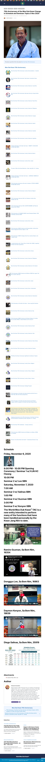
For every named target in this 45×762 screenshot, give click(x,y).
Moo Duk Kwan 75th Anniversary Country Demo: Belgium (22, 363)
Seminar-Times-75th (11, 677)
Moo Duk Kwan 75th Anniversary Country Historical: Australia (23, 130)
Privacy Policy (42, 760)
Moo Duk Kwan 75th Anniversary (28, 61)
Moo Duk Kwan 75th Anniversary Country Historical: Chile (22, 333)
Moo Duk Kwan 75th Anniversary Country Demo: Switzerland (23, 288)
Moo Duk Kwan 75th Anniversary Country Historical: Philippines (24, 108)
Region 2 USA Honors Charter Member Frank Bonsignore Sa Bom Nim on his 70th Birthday (31, 728)
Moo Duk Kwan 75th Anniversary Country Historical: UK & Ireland (24, 265)
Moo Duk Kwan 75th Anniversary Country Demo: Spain (22, 160)
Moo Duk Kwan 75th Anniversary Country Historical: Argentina (23, 138)
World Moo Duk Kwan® (22, 756)
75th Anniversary (21, 8)
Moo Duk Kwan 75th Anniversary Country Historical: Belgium (23, 190)
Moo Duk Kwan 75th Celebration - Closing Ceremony (22, 424)
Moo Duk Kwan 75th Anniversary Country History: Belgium (23, 370)
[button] (4, 3)
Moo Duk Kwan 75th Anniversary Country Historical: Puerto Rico (24, 100)
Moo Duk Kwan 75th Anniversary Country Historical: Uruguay (23, 115)
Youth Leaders (6, 723)
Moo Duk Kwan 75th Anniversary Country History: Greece (22, 378)
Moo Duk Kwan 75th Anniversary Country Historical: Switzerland (24, 295)
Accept (38, 760)
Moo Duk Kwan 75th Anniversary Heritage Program (21, 385)
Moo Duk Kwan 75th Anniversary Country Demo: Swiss (22, 220)
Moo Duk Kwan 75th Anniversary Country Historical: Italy (22, 310)
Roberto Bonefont (15, 685)
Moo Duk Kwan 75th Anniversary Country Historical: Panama (23, 348)
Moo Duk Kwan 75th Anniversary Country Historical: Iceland (23, 123)
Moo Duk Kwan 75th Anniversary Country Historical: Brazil (23, 325)
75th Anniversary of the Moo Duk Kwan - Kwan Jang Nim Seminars (24, 303)
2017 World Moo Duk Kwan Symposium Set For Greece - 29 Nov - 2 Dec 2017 (12, 743)
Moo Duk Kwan (10, 8)
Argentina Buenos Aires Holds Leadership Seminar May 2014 (12, 726)
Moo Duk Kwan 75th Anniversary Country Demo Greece (22, 250)
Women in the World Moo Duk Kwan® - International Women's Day (24, 439)
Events (5, 8)
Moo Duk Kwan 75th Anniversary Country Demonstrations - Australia (25, 70)
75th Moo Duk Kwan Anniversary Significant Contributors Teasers (24, 355)
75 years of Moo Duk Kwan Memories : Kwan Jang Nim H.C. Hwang (25, 168)
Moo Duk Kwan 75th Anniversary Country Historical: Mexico (23, 153)
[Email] (20, 702)
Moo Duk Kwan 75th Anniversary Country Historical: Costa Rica (24, 85)
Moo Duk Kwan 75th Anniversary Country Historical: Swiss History (24, 340)
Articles (15, 8)
